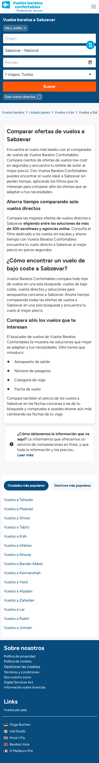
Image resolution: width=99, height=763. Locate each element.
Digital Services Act (18, 682)
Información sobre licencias (24, 687)
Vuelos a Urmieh (18, 627)
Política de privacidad (19, 656)
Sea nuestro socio (17, 677)
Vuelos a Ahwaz (17, 554)
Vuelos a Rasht (16, 618)
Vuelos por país (15, 710)
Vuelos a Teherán (18, 499)
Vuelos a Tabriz (17, 527)
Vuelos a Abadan (18, 591)
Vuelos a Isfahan (18, 545)
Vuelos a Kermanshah (22, 573)
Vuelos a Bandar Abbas (23, 563)
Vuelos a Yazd (16, 582)
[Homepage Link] (22, 5)
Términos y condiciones (21, 672)
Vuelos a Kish (15, 536)
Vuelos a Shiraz (17, 518)
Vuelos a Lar (14, 609)
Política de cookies (18, 661)
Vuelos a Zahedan (19, 600)
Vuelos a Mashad (18, 509)
